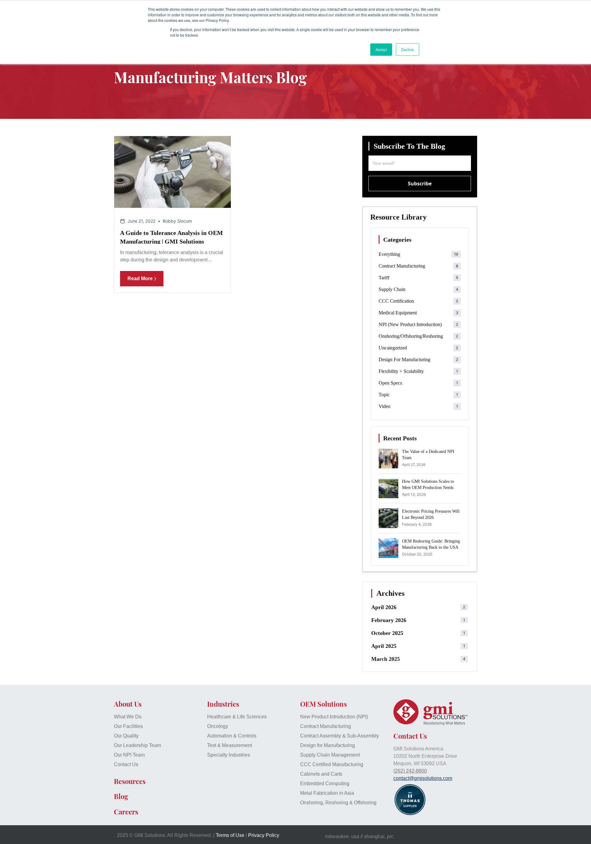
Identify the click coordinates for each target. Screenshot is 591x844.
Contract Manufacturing (325, 726)
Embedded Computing (324, 783)
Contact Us (126, 764)
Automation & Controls (231, 735)
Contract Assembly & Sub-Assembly (339, 735)
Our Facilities (128, 726)
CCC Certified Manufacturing (331, 764)
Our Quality (126, 735)
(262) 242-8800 (410, 770)
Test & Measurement (229, 745)
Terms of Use (230, 835)
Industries (223, 704)
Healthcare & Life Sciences (237, 716)
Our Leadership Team (137, 745)
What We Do (128, 716)
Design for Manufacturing (327, 745)
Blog (121, 796)
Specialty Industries (228, 754)
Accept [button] (381, 49)
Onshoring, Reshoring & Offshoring (338, 802)
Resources (130, 781)
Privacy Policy (263, 835)
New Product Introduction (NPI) (334, 716)
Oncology (217, 726)
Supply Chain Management (330, 754)
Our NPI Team (129, 754)
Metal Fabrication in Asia (327, 793)
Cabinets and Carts (321, 774)
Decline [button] (407, 49)
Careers (126, 811)
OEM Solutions (323, 704)
